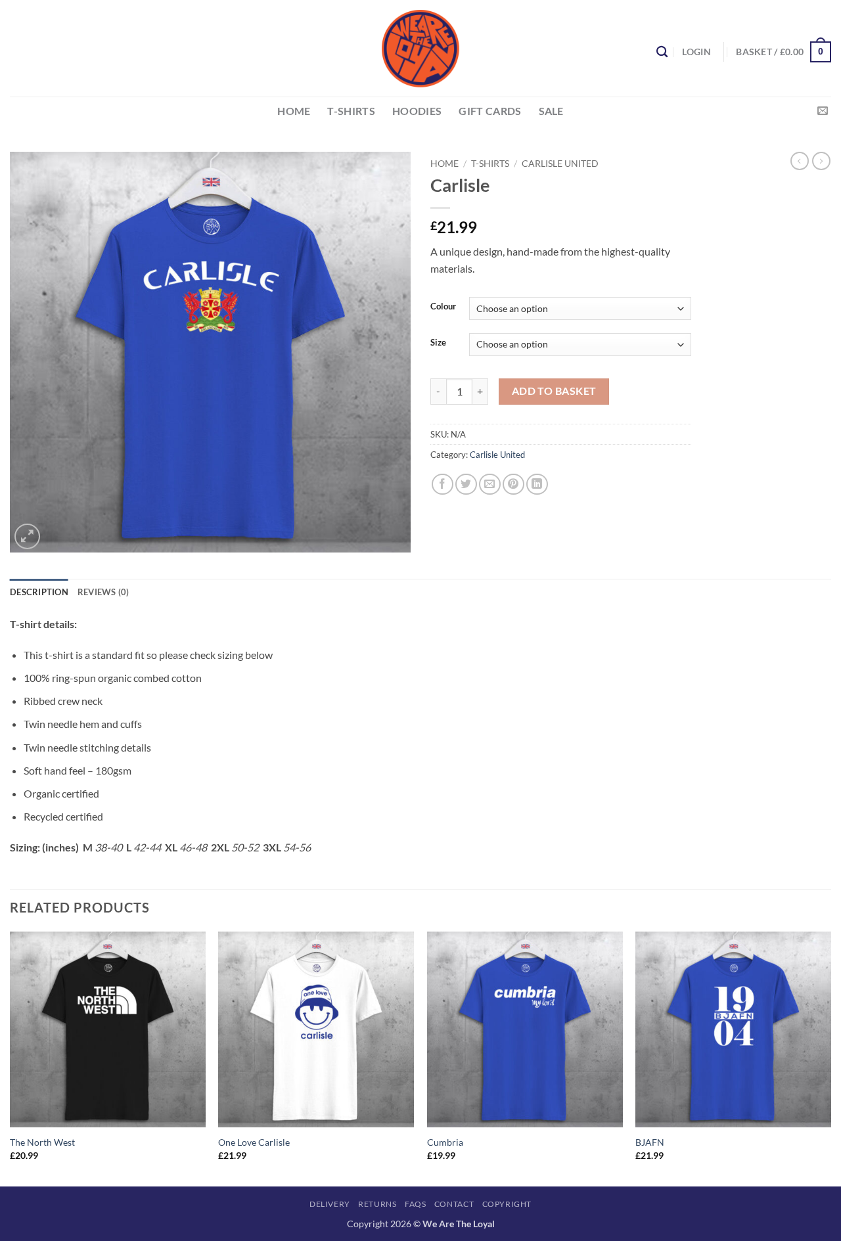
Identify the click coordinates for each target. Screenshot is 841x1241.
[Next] (830, 1057)
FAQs (415, 1204)
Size (438, 343)
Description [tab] (39, 592)
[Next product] (799, 161)
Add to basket (554, 391)
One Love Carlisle (254, 1142)
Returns (377, 1204)
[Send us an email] (822, 111)
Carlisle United (560, 163)
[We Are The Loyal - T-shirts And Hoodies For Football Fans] (420, 48)
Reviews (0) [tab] (103, 592)
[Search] (662, 52)
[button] (696, 51)
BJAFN (649, 1142)
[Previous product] (821, 161)
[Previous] (10, 1057)
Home (444, 163)
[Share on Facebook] (442, 484)
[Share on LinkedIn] (537, 484)
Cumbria (445, 1142)
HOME (293, 110)
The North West (42, 1142)
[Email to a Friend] (490, 484)
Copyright (507, 1204)
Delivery (329, 1204)
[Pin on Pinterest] (513, 484)
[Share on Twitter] (466, 484)
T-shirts (351, 110)
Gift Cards (490, 110)
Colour (443, 306)
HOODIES (417, 110)
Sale (551, 110)
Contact (454, 1204)
